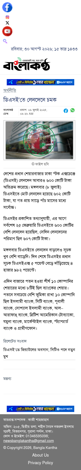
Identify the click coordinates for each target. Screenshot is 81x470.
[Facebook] (7, 6)
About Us (40, 455)
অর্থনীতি (9, 90)
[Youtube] (7, 30)
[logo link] (27, 64)
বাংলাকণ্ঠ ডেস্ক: (8, 112)
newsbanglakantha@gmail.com (28, 441)
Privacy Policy (40, 462)
